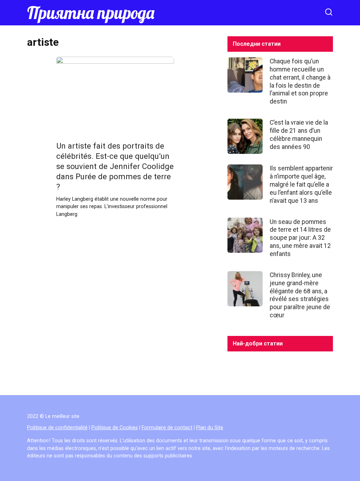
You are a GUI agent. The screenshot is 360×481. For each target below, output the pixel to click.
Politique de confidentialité (57, 428)
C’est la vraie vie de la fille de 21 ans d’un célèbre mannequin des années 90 (299, 134)
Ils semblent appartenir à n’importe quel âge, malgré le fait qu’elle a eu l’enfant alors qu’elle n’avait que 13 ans (301, 184)
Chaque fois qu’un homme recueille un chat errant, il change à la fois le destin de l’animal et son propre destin (300, 81)
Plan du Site (209, 428)
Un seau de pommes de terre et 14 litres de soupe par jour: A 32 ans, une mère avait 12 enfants (300, 237)
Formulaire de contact (167, 428)
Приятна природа (90, 12)
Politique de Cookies (114, 428)
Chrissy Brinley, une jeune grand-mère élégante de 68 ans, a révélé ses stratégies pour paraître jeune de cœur (300, 295)
